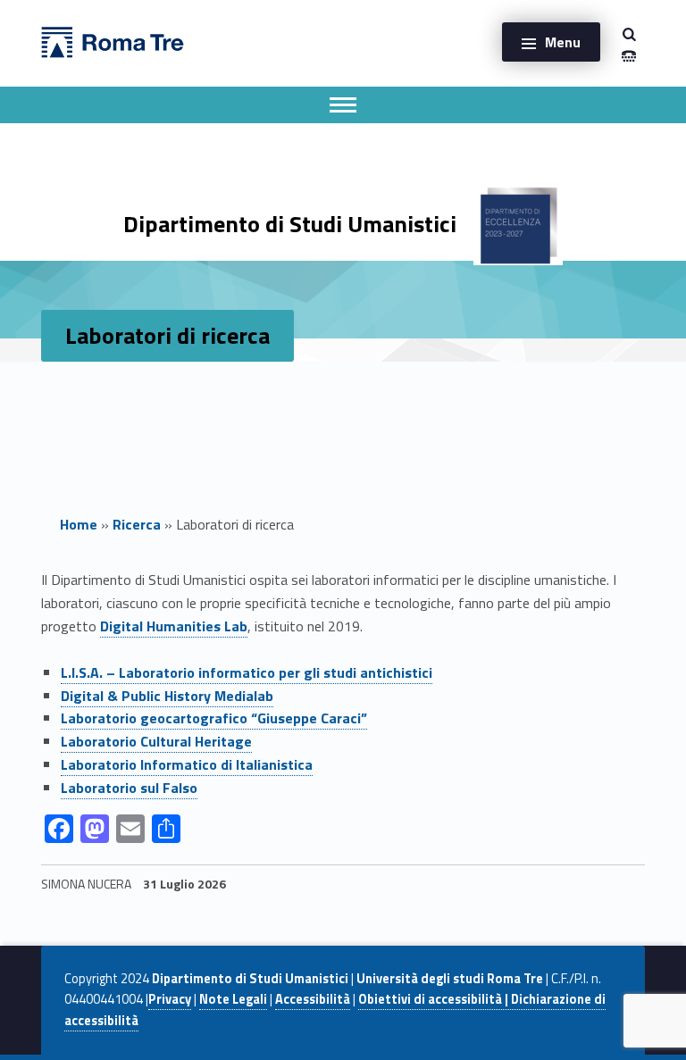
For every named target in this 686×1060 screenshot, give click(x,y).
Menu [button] (563, 42)
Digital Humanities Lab (173, 626)
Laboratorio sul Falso (129, 787)
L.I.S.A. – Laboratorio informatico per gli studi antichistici (246, 672)
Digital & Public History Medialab (167, 695)
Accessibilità (312, 999)
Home (78, 524)
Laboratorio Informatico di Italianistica (187, 764)
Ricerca (137, 524)
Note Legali (233, 999)
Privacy (169, 999)
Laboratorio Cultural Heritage (156, 741)
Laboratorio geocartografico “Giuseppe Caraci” (214, 718)
